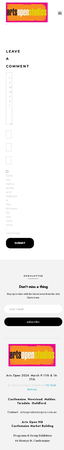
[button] (60, 13)
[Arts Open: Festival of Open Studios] (27, 12)
